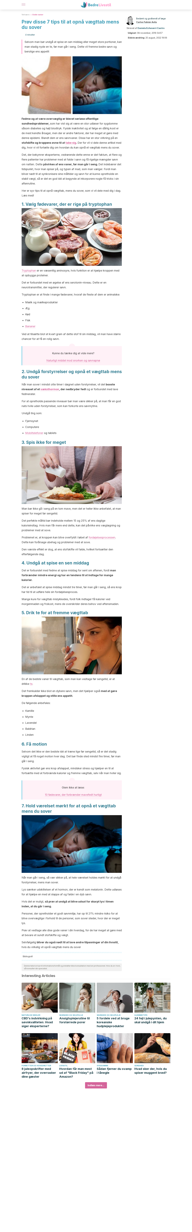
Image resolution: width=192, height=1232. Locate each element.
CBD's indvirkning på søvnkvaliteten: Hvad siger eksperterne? (37, 1022)
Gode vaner (37, 14)
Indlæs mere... (96, 1085)
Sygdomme (102, 1065)
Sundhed (139, 1065)
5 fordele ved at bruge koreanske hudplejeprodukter (113, 1022)
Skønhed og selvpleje (71, 1015)
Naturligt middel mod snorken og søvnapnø (73, 360)
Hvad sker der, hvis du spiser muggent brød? (150, 1071)
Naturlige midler (31, 1015)
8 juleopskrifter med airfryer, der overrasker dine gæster (39, 1072)
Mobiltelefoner (34, 433)
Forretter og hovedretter (36, 1065)
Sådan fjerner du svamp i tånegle (114, 1071)
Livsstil (63, 1065)
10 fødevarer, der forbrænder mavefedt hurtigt (73, 794)
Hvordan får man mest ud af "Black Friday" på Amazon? (76, 1072)
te (31, 683)
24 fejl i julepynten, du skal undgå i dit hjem (150, 1020)
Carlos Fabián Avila (146, 22)
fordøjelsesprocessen (102, 537)
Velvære (26, 14)
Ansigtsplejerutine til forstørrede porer (74, 1020)
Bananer (30, 326)
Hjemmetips (140, 1015)
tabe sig (71, 142)
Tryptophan (29, 270)
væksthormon (49, 389)
